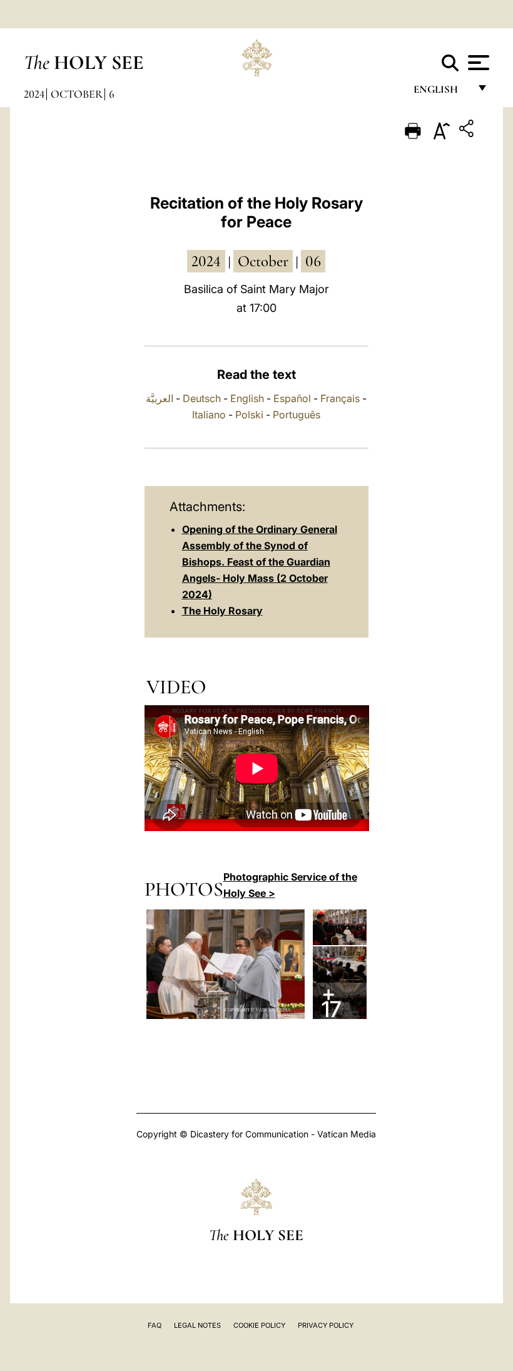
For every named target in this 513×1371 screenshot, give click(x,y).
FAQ (154, 1325)
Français (340, 398)
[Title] (468, 131)
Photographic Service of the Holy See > (290, 885)
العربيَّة (159, 398)
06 (313, 261)
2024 (34, 94)
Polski (249, 414)
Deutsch (202, 398)
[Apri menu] (477, 62)
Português (296, 414)
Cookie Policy (259, 1325)
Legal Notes (197, 1325)
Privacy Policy (325, 1325)
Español (292, 398)
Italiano (209, 414)
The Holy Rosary (222, 610)
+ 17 (331, 1000)
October (77, 94)
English (441, 92)
